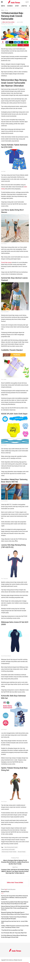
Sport (17, 6)
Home (2, 10)
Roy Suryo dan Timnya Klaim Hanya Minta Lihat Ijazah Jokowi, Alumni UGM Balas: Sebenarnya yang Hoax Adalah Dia (14, 897)
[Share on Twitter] (11, 42)
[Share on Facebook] (7, 42)
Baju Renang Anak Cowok (11, 847)
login (6, 889)
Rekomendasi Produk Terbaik (9, 851)
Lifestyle (24, 6)
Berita (3, 6)
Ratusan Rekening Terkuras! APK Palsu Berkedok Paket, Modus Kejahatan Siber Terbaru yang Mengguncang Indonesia (15, 908)
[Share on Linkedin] (15, 42)
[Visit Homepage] (14, 2)
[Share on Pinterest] (23, 45)
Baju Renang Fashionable (8, 849)
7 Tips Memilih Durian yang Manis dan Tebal (12, 930)
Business (10, 6)
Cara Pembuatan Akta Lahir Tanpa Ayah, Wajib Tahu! (14, 932)
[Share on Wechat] (11, 45)
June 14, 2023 (20, 22)
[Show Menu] (2, 2)
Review (6, 10)
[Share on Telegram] (18, 42)
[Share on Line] (26, 42)
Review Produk (21, 851)
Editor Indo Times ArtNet (8, 22)
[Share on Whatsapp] (22, 42)
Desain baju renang (6, 262)
